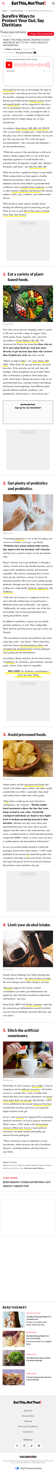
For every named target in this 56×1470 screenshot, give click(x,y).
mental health (13, 104)
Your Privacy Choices (31, 1468)
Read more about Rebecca (34, 1168)
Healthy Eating (17, 11)
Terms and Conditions (28, 1426)
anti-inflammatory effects (32, 645)
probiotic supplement (38, 587)
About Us (28, 1410)
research (20, 1116)
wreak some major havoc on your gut (27, 1098)
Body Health (11, 1182)
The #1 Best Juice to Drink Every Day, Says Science (26, 212)
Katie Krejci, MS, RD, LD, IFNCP (32, 128)
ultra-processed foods (34, 784)
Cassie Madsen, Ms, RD (27, 340)
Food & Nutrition (32, 1182)
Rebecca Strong (13, 49)
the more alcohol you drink (38, 978)
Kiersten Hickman (24, 53)
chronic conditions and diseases (26, 190)
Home (4, 11)
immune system (36, 100)
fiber (23, 360)
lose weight (37, 1085)
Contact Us (28, 1431)
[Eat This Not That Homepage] (29, 3)
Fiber (6, 801)
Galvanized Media (21, 1461)
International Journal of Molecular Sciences (25, 1126)
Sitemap (28, 1421)
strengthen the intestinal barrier (17, 648)
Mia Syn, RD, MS (37, 166)
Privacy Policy (28, 1416)
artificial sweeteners (30, 1089)
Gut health (8, 89)
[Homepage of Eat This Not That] (27, 1402)
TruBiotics (8, 591)
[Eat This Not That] (28, 404)
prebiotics (10, 661)
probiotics (20, 538)
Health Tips (21, 1186)
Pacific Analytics (34, 1004)
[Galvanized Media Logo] (28, 1457)
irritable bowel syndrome (32, 186)
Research (8, 987)
